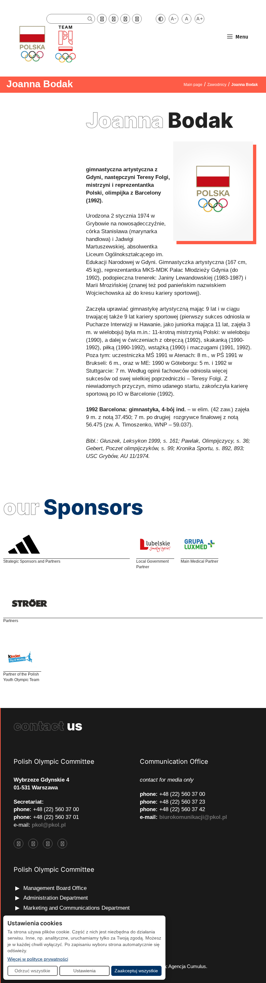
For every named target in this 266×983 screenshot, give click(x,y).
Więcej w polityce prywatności (37, 959)
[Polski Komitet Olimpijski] (46, 44)
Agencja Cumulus (187, 966)
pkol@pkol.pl (49, 825)
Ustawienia (84, 970)
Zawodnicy (216, 84)
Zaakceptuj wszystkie (136, 970)
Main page (193, 84)
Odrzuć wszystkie (32, 970)
